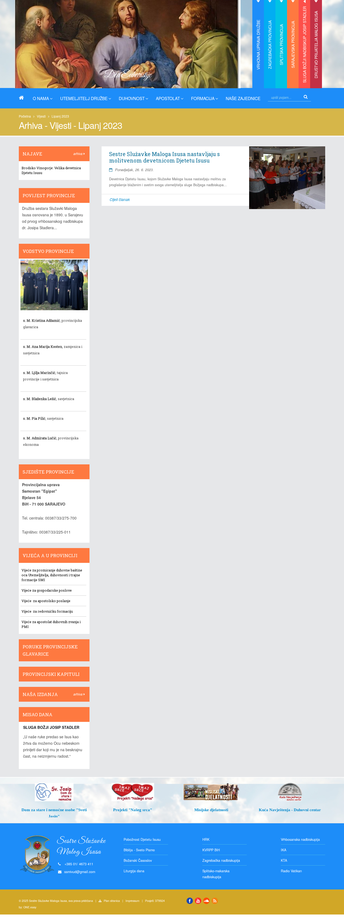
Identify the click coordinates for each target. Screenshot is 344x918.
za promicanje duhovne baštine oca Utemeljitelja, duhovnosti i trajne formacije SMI (52, 575)
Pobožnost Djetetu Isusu (142, 839)
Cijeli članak (120, 199)
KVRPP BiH (211, 850)
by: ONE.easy (27, 907)
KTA (284, 860)
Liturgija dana (134, 870)
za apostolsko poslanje (51, 601)
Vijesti (41, 116)
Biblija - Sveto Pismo (139, 850)
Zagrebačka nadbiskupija (221, 860)
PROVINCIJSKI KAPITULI (51, 674)
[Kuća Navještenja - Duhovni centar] (290, 792)
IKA (283, 850)
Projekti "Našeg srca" (132, 809)
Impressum (132, 901)
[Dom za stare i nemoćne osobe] (54, 792)
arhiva (78, 153)
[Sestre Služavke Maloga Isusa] (23, 97)
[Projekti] (133, 792)
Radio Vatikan (291, 870)
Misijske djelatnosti (211, 809)
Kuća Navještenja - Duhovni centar (290, 809)
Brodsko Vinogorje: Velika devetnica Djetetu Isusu (51, 170)
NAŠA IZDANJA (40, 694)
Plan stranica (112, 901)
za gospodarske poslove (51, 590)
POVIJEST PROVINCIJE (49, 195)
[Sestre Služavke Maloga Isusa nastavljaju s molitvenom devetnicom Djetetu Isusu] (287, 177)
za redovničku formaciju (52, 611)
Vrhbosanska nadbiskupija (300, 839)
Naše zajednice (243, 98)
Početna (25, 116)
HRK (205, 839)
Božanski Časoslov (138, 860)
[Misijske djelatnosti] (211, 792)
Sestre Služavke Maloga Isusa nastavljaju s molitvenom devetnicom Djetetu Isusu (164, 157)
